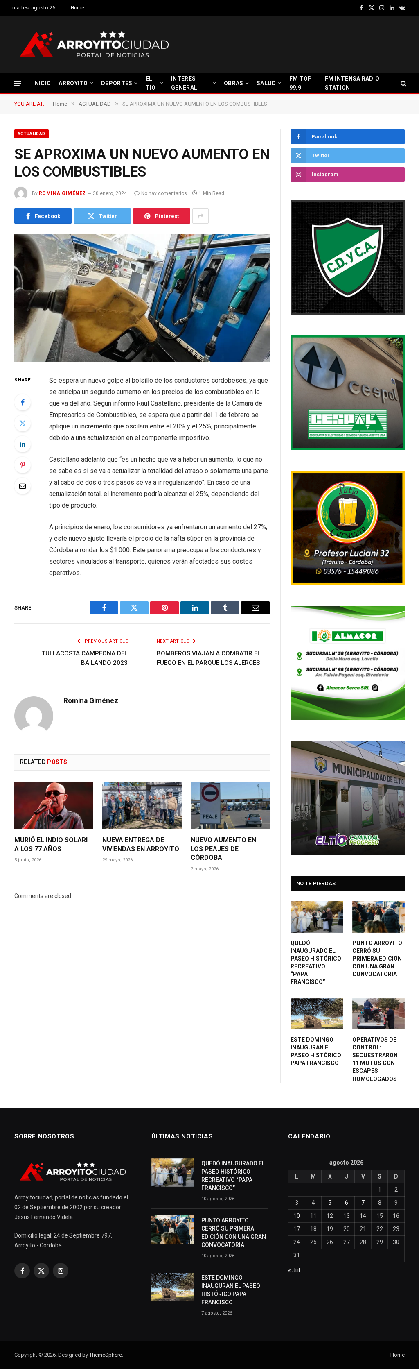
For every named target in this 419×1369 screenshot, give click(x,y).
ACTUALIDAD (31, 133)
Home (77, 8)
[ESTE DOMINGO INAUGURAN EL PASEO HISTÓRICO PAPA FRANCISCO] (317, 1013)
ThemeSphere (105, 1355)
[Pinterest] (22, 465)
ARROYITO (73, 83)
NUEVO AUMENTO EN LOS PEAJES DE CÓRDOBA (223, 849)
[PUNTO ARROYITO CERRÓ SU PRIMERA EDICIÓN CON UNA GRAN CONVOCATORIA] (378, 916)
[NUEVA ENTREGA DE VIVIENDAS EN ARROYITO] (141, 805)
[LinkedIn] (22, 444)
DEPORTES (116, 83)
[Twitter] (22, 423)
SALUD (266, 83)
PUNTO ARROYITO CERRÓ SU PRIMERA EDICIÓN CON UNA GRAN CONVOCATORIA (377, 958)
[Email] (22, 486)
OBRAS (233, 83)
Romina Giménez (62, 193)
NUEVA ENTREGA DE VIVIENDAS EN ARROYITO (140, 844)
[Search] (403, 83)
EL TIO (151, 83)
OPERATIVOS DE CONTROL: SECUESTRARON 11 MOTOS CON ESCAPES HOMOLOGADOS (375, 1059)
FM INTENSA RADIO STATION (352, 83)
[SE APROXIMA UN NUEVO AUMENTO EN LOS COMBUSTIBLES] (142, 298)
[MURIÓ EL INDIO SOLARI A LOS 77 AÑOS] (53, 805)
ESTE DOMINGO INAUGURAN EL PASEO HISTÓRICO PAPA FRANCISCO (316, 1051)
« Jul (294, 1270)
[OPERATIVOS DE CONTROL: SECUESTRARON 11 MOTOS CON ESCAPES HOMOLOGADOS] (378, 1013)
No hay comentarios (164, 193)
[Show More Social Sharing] (200, 216)
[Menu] (17, 83)
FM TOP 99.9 (300, 83)
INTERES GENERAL (184, 83)
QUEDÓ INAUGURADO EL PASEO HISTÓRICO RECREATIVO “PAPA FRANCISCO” (316, 962)
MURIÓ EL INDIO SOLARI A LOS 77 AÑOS (51, 844)
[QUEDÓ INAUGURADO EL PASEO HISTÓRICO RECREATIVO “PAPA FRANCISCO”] (317, 916)
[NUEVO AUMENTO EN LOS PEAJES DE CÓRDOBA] (230, 805)
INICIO (42, 83)
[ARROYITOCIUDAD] (94, 44)
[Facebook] (22, 402)
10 (296, 1216)
